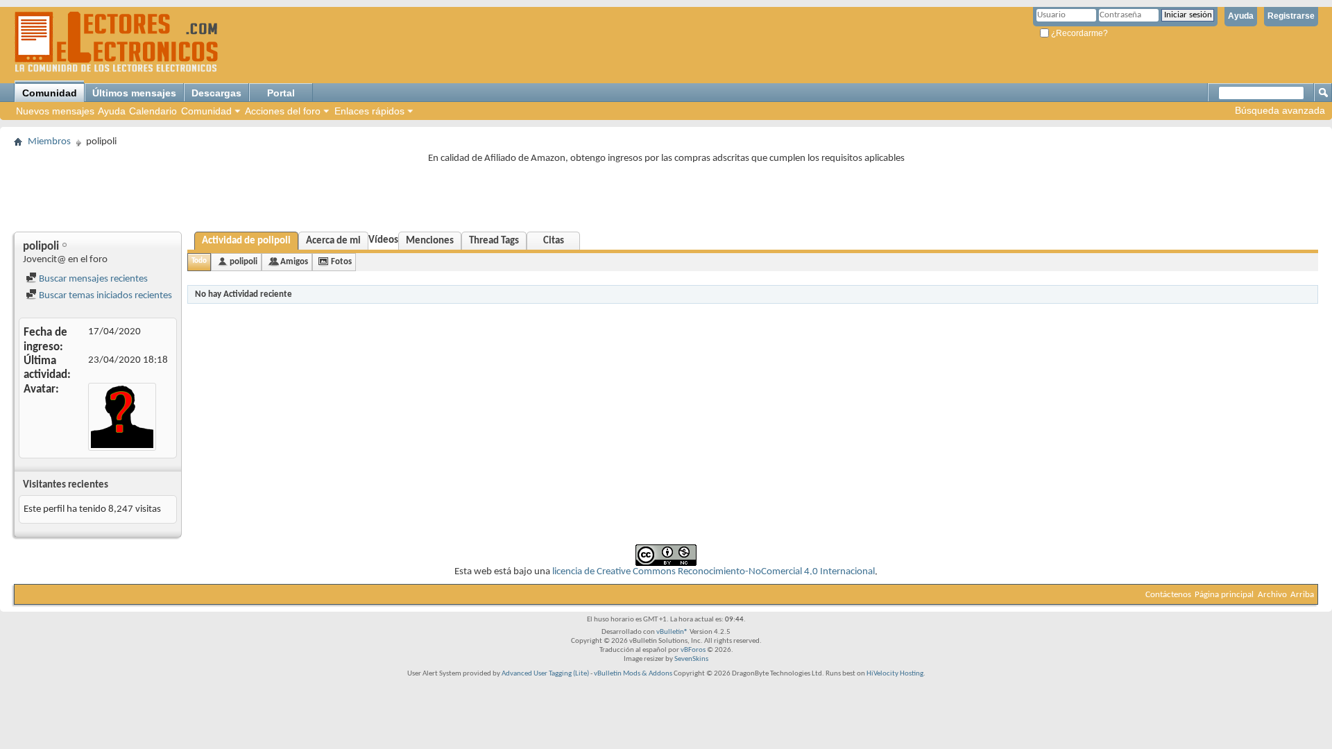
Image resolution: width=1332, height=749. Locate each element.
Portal (281, 92)
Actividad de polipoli (246, 241)
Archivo (1272, 594)
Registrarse (1291, 16)
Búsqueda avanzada (1280, 110)
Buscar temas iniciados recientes (104, 296)
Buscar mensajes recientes (92, 279)
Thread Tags (494, 241)
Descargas (216, 92)
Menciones (430, 241)
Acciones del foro (283, 111)
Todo (199, 261)
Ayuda (1241, 16)
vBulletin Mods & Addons (633, 674)
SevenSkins (691, 659)
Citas (553, 241)
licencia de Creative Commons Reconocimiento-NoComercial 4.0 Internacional (713, 572)
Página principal (1224, 594)
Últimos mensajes (134, 92)
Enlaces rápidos (369, 111)
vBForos (693, 650)
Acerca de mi (333, 241)
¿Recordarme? (1078, 33)
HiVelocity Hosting (894, 674)
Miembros (49, 142)
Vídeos (383, 240)
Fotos (341, 261)
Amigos (294, 261)
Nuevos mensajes (55, 111)
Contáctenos (1168, 594)
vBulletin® (672, 632)
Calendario (153, 111)
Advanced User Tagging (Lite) (545, 674)
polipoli (243, 261)
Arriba (1302, 594)
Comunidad (49, 92)
